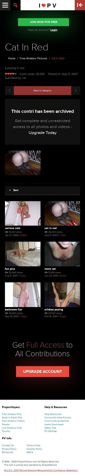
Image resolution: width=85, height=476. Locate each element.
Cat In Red (50, 228)
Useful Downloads (54, 424)
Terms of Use (33, 445)
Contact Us (8, 445)
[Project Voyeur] (47, 5)
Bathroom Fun (13, 309)
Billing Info (7, 452)
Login (53, 30)
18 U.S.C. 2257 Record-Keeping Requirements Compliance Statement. (41, 470)
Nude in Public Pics (12, 417)
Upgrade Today (43, 132)
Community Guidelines (56, 420)
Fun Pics (10, 268)
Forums (6, 431)
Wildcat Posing (53, 309)
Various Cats (12, 228)
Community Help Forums (57, 417)
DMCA (29, 452)
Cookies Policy (34, 449)
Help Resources (52, 414)
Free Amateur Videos (13, 420)
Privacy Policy (9, 449)
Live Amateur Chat (12, 427)
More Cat (50, 268)
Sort (14, 190)
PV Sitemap (50, 431)
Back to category (42, 90)
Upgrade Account (42, 371)
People (5, 424)
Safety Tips (50, 427)
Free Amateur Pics (12, 414)
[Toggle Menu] (5, 5)
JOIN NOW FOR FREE (43, 22)
